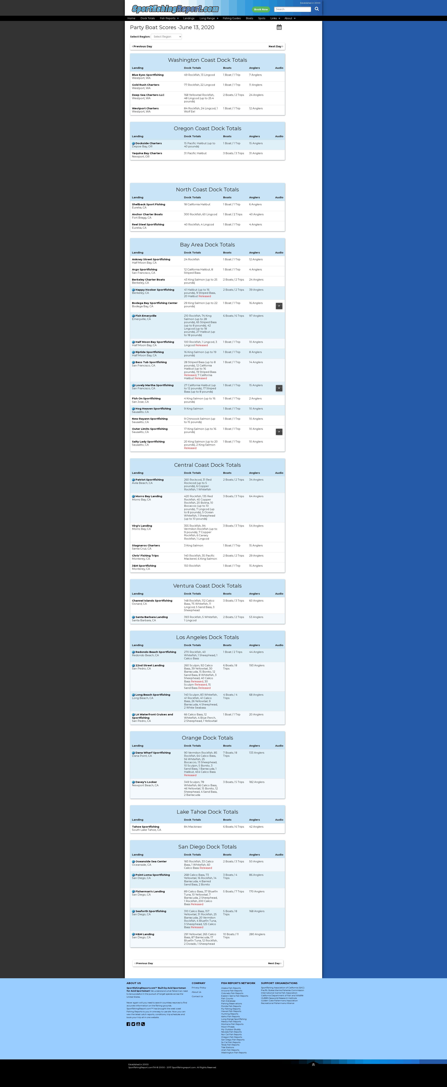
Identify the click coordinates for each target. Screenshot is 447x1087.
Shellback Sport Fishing (148, 204)
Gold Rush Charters (145, 84)
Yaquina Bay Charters (147, 153)
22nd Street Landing (149, 665)
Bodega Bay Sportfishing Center (155, 303)
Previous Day (142, 46)
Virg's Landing (142, 525)
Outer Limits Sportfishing (150, 428)
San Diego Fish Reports (232, 1039)
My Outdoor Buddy (231, 1029)
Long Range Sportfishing (234, 1019)
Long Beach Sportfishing (152, 694)
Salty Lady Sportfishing (148, 441)
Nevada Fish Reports (231, 1031)
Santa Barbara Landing (151, 617)
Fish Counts (227, 998)
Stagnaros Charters (146, 545)
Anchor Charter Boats (147, 214)
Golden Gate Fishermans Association (279, 1000)
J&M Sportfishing (144, 565)
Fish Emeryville (145, 315)
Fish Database (228, 1001)
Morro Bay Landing (148, 496)
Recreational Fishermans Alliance (277, 1003)
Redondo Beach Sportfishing (155, 652)
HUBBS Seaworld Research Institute (279, 998)
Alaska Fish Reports (231, 988)
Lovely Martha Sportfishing (154, 385)
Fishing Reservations (231, 1003)
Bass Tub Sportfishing (151, 362)
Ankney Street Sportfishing (151, 259)
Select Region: (140, 36)
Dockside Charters (148, 143)
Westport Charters (145, 108)
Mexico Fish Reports (231, 1021)
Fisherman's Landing (150, 891)
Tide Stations (227, 1047)
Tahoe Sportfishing (145, 826)
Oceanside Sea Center (151, 861)
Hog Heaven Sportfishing (153, 408)
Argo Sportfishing (144, 269)
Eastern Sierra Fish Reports (234, 995)
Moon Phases (228, 1026)
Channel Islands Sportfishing (152, 600)
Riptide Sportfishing (149, 352)
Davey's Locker (146, 782)
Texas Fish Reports (230, 1044)
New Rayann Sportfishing (150, 418)
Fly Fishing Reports (230, 1008)
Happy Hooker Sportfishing (154, 289)
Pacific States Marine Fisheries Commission (282, 990)
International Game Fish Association (279, 993)
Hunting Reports (229, 1013)
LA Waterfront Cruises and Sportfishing (152, 716)
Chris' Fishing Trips (145, 555)
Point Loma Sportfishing (152, 874)
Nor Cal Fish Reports (231, 1034)
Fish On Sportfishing (146, 398)
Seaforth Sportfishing (150, 911)
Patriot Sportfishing (149, 479)
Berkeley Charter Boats (148, 279)
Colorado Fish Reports (232, 993)
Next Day (275, 46)
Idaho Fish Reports (230, 1016)
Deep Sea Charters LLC (148, 95)
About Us (196, 992)
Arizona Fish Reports (231, 990)
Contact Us (197, 996)
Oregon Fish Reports (231, 1037)
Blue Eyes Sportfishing (148, 74)
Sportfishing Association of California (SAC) (282, 987)
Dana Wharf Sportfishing (153, 752)
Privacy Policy (199, 987)
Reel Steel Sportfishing (148, 224)
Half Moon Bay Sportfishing (154, 342)
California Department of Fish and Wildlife (282, 995)
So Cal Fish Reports (230, 1042)
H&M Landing (144, 934)
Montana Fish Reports (232, 1024)
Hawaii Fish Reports (231, 1011)
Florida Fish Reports (231, 1006)
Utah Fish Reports (230, 1050)
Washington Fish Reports (234, 1052)
